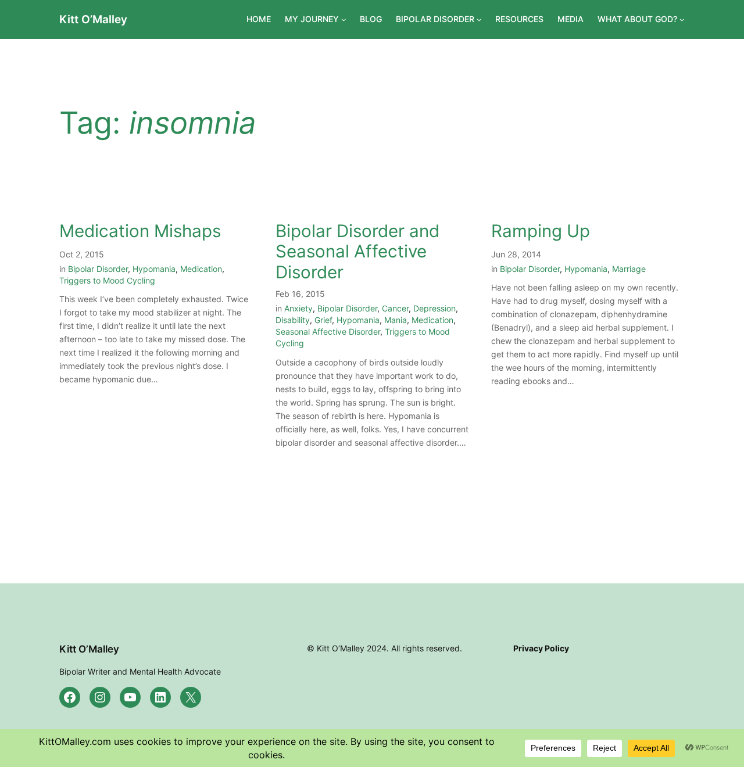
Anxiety (298, 308)
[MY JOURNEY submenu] (343, 19)
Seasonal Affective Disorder (328, 331)
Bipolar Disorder (98, 269)
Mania (395, 320)
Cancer (395, 308)
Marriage (629, 269)
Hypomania (154, 269)
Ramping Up (540, 231)
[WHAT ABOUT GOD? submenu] (682, 19)
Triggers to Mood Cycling (107, 280)
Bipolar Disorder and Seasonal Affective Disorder (357, 251)
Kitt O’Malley (93, 19)
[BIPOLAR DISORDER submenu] (479, 19)
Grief (323, 320)
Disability (293, 320)
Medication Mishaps (140, 231)
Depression (434, 308)
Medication (201, 269)
